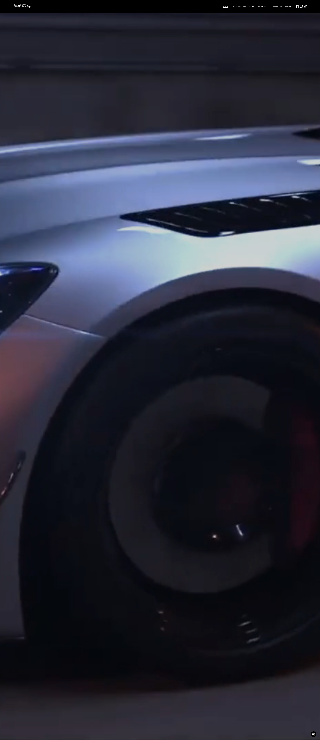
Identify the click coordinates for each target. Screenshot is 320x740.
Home (225, 6)
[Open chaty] (313, 734)
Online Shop (263, 6)
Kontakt (288, 6)
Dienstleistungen (239, 6)
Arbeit (251, 6)
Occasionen (277, 6)
